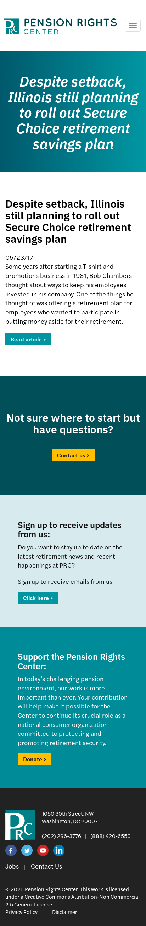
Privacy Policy (21, 911)
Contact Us (46, 865)
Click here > (38, 598)
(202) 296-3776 (61, 835)
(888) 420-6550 (110, 835)
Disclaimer (64, 911)
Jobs (12, 865)
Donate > (34, 759)
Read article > (28, 339)
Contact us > (73, 455)
